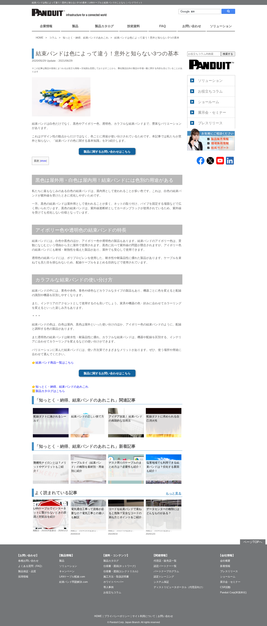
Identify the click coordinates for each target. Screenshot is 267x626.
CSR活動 (225, 587)
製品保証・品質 (27, 571)
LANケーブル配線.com (72, 576)
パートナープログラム (166, 571)
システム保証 (161, 581)
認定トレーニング (164, 576)
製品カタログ (104, 26)
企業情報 (46, 26)
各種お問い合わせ (28, 560)
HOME (39, 37)
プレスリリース (210, 123)
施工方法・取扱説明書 (116, 576)
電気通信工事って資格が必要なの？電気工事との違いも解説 (87, 513)
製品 (75, 26)
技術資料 (133, 26)
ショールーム (208, 102)
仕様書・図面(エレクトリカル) (120, 571)
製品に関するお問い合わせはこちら (107, 151)
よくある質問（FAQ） (31, 566)
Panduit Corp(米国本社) (233, 592)
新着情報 (225, 566)
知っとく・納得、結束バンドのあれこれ (85, 37)
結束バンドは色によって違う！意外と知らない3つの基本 (146, 37)
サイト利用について (143, 616)
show (43, 160)
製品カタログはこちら (50, 391)
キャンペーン (66, 571)
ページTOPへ (252, 542)
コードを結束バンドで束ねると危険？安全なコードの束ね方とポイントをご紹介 (125, 513)
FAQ (162, 26)
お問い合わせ (191, 26)
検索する (228, 53)
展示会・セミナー (212, 112)
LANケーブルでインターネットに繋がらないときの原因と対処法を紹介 (49, 512)
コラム (53, 37)
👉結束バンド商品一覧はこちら (53, 362)
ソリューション (221, 26)
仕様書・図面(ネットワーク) (119, 566)
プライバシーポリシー (117, 616)
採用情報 (23, 576)
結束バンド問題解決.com (73, 581)
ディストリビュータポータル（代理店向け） (179, 587)
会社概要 (225, 560)
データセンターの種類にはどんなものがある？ (162, 511)
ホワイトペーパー (113, 581)
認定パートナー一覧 (165, 566)
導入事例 (108, 587)
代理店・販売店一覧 (165, 560)
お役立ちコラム (210, 91)
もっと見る (173, 493)
